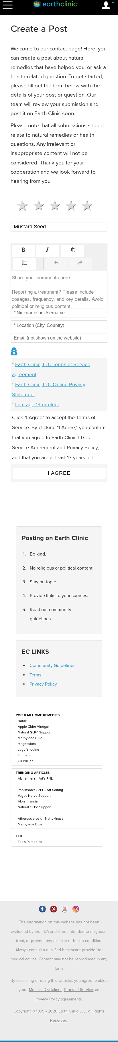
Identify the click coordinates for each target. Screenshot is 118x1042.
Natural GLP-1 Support (35, 732)
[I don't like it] (36, 205)
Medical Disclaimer (45, 989)
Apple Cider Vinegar (33, 727)
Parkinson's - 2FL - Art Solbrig (40, 790)
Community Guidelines (52, 665)
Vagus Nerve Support (34, 796)
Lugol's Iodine (28, 749)
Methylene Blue (30, 738)
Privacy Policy (43, 684)
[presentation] (23, 251)
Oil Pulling (26, 761)
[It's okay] (52, 205)
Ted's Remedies (30, 842)
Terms (35, 675)
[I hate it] (20, 205)
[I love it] (85, 205)
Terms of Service (78, 989)
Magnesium (27, 744)
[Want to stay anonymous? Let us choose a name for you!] (14, 352)
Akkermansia (28, 801)
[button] (23, 250)
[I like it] (68, 205)
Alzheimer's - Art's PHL (35, 778)
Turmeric (24, 755)
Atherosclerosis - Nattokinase (41, 819)
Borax (22, 721)
